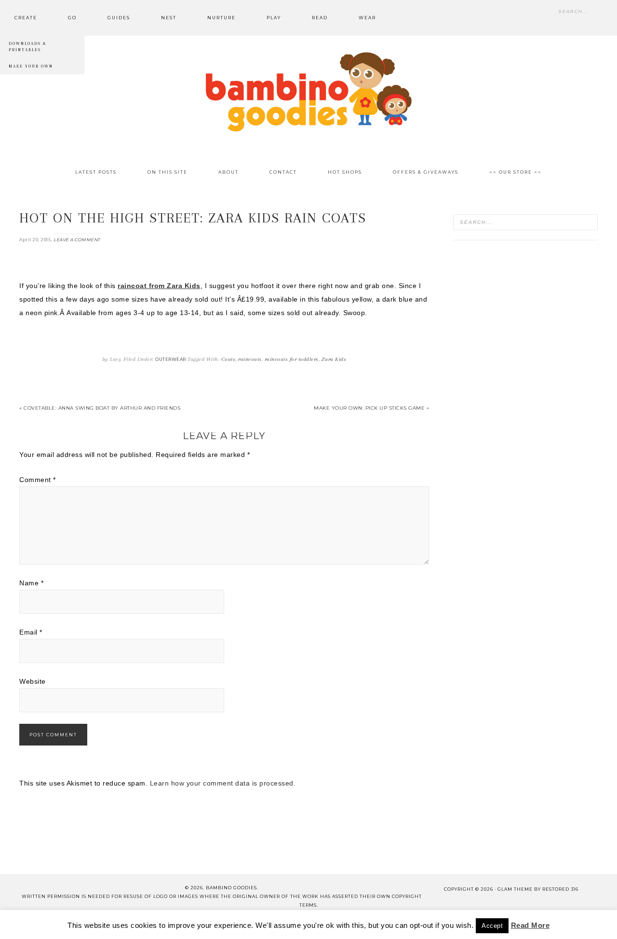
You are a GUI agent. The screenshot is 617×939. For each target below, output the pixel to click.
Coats (228, 359)
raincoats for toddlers (292, 359)
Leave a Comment (77, 239)
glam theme (515, 889)
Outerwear (170, 359)
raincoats (250, 359)
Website (32, 681)
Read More (530, 925)
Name (31, 583)
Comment (37, 479)
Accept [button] (492, 925)
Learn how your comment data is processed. (223, 783)
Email (30, 632)
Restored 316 (560, 889)
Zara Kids (334, 359)
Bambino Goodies (308, 91)
